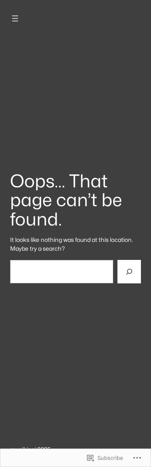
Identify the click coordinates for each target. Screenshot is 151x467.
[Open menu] (15, 18)
